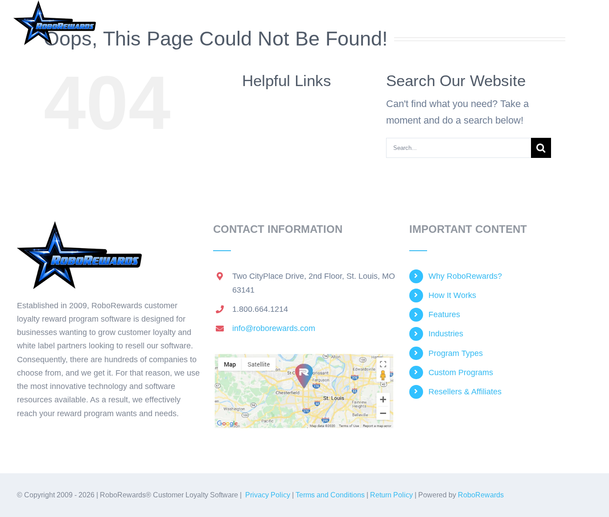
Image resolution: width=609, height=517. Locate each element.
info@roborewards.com (273, 328)
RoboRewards (481, 495)
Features (444, 314)
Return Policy (391, 495)
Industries (445, 333)
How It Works (452, 295)
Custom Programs (460, 372)
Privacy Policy (267, 495)
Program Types (455, 353)
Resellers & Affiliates (465, 391)
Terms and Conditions (330, 495)
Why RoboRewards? (465, 276)
